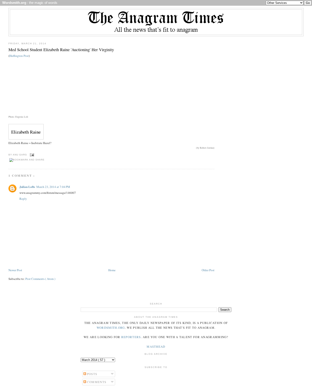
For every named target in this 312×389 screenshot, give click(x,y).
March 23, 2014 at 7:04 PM (53, 187)
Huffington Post (19, 56)
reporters (131, 337)
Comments (96, 382)
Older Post (208, 270)
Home (112, 270)
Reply (23, 199)
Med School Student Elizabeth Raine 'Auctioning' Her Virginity (61, 49)
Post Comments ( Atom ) (40, 279)
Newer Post (15, 270)
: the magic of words (28, 3)
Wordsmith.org (111, 328)
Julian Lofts (27, 186)
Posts (91, 374)
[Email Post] (31, 154)
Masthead (156, 346)
